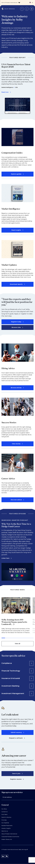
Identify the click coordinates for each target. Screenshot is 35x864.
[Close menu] (32, 9)
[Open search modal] (22, 9)
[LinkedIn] (2, 856)
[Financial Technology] (31, 671)
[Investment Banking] (31, 686)
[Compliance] (31, 663)
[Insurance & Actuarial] (31, 678)
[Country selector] (17, 2)
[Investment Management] (31, 693)
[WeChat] (6, 856)
